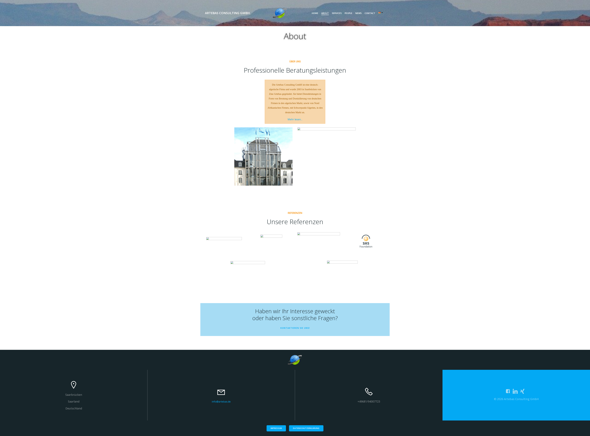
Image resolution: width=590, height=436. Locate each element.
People (348, 13)
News (358, 13)
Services (337, 13)
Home (315, 13)
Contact (370, 13)
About (325, 13)
